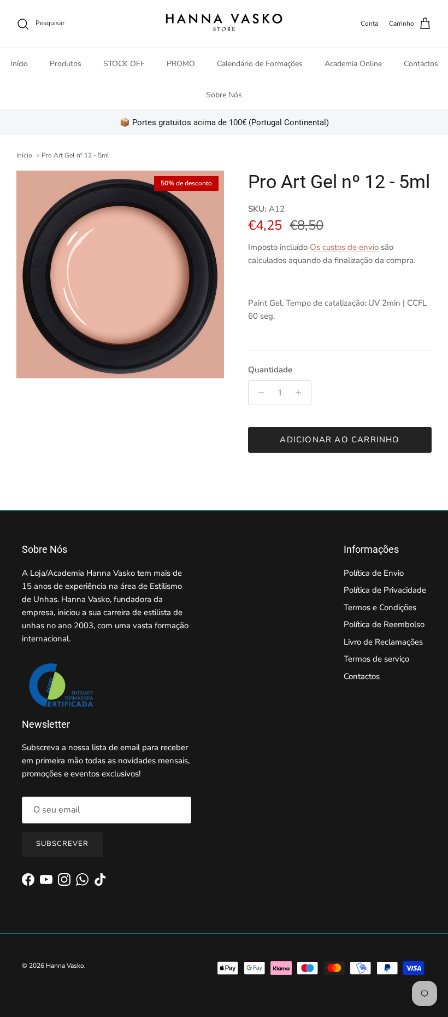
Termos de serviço (376, 658)
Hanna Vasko (65, 965)
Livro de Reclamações (383, 641)
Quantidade (270, 369)
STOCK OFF (124, 64)
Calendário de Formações (260, 64)
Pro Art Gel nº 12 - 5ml (75, 155)
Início (19, 64)
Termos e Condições (380, 607)
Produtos (65, 64)
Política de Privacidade (385, 590)
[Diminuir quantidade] (258, 393)
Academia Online (353, 64)
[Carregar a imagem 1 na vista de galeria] (120, 274)
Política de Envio (374, 573)
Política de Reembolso (384, 624)
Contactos (421, 64)
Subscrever (62, 844)
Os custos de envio (344, 247)
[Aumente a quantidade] (301, 393)
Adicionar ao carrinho (339, 439)
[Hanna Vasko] (224, 24)
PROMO (181, 64)
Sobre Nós (224, 95)
